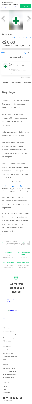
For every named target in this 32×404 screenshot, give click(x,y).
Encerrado (7, 53)
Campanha (5, 82)
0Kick (29, 53)
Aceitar (25, 6)
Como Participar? (16, 82)
